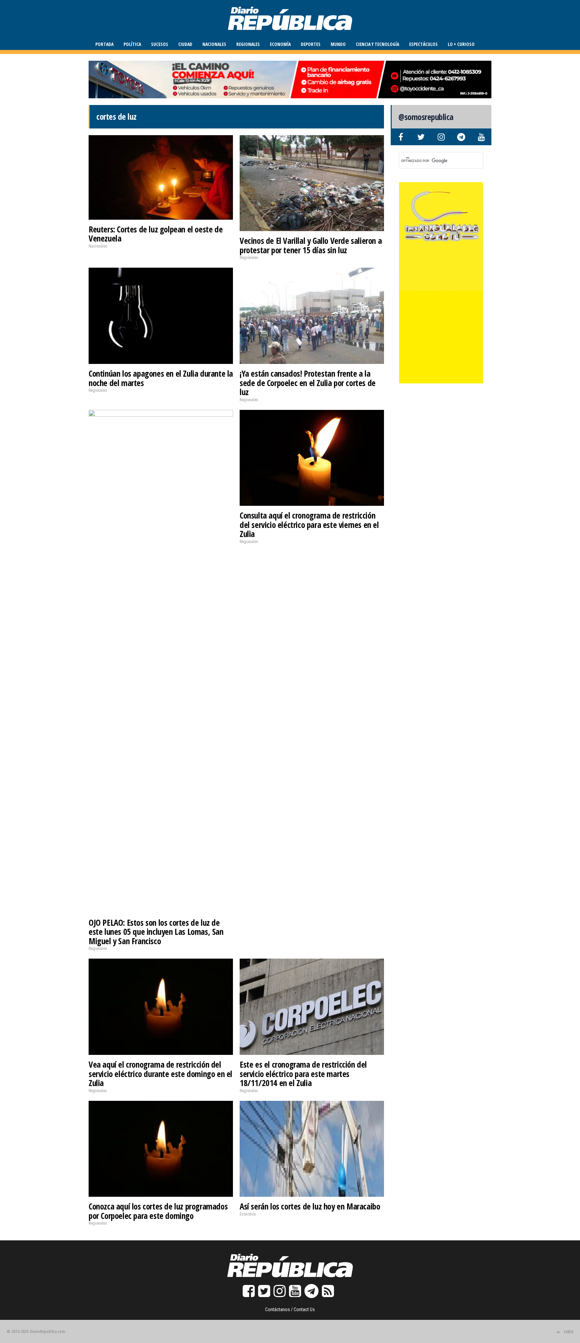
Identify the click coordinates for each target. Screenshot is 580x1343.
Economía (280, 44)
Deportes (311, 44)
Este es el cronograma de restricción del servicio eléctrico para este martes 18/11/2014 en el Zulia (303, 1073)
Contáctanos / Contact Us (290, 1309)
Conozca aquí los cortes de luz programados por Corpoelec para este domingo (158, 1210)
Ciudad (185, 44)
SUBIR (568, 1332)
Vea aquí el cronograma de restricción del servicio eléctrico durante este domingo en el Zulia (160, 1073)
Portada (104, 44)
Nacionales (214, 44)
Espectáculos (423, 44)
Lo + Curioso (461, 44)
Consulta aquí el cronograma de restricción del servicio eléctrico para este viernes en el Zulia (309, 524)
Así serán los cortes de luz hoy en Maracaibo (310, 1206)
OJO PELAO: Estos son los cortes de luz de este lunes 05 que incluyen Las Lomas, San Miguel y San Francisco (156, 932)
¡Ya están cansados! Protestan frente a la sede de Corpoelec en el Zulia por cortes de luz (308, 382)
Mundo (338, 44)
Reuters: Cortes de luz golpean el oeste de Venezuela (156, 233)
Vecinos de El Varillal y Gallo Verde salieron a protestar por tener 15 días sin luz (311, 245)
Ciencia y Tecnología (377, 44)
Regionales (248, 44)
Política (132, 44)
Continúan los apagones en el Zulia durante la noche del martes (161, 378)
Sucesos (159, 44)
